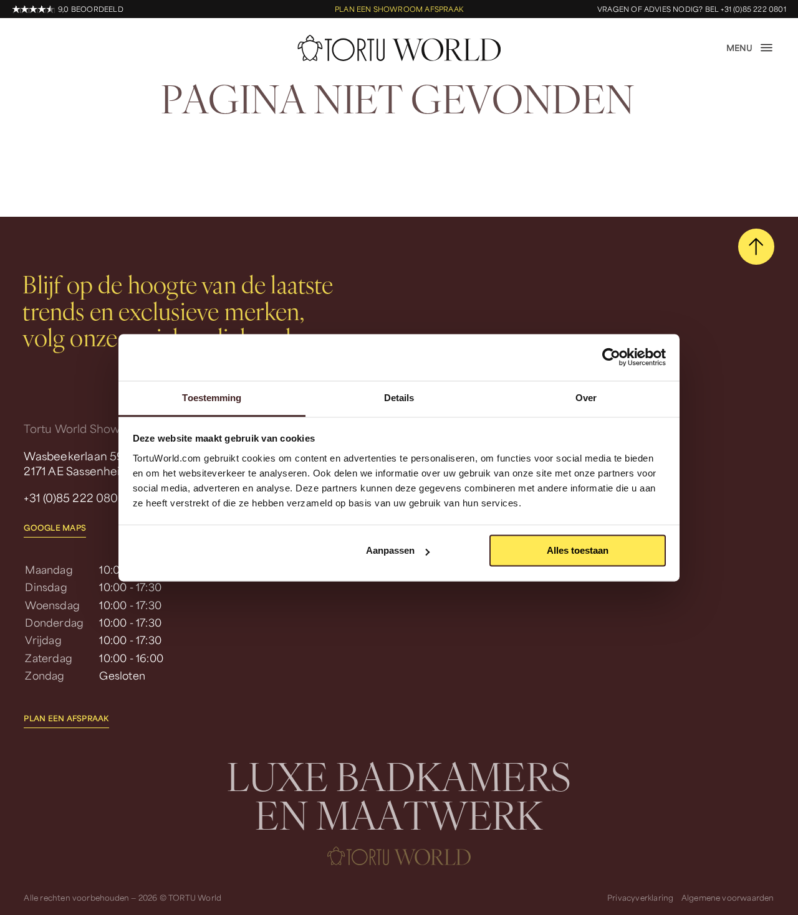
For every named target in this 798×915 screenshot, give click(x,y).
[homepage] (399, 48)
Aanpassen (390, 550)
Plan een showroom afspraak (399, 9)
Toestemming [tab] (211, 397)
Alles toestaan (577, 550)
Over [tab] (586, 397)
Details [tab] (399, 397)
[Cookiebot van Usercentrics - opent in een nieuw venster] (611, 357)
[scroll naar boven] (756, 247)
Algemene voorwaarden (727, 897)
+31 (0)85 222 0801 (73, 497)
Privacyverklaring (640, 897)
